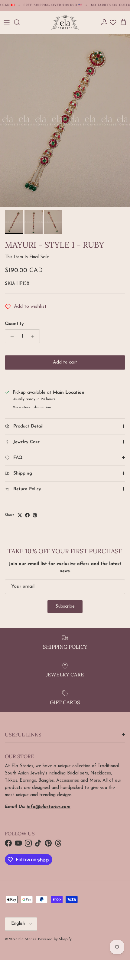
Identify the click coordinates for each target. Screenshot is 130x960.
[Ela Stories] (65, 22)
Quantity (14, 324)
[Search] (20, 22)
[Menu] (6, 22)
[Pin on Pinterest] (35, 515)
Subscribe (65, 606)
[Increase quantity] (34, 336)
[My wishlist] (113, 22)
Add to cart (65, 362)
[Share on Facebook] (27, 515)
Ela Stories (27, 939)
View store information (32, 407)
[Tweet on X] (20, 515)
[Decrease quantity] (10, 336)
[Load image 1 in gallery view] (65, 120)
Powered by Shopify (55, 939)
